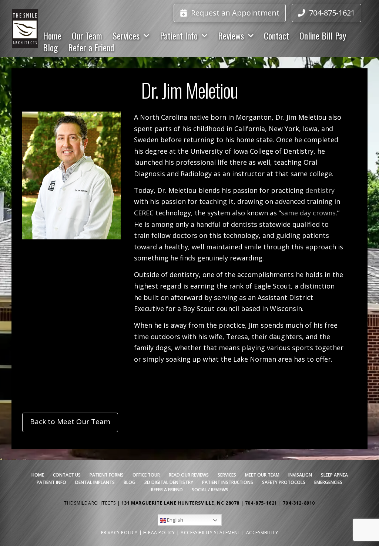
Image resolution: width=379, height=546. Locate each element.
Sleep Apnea (334, 475)
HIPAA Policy (159, 532)
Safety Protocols (283, 482)
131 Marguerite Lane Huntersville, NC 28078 (180, 503)
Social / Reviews (210, 490)
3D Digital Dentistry (168, 482)
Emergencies (328, 482)
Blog (50, 47)
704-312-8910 (299, 503)
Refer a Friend (91, 47)
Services (126, 35)
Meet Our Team (262, 475)
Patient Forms (107, 475)
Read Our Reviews (189, 475)
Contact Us (67, 475)
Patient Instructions (227, 482)
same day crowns (308, 212)
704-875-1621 (262, 503)
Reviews (231, 35)
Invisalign (300, 475)
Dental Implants (95, 482)
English (174, 519)
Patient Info (179, 35)
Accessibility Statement (211, 532)
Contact (276, 35)
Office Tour (146, 475)
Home (52, 35)
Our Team (87, 35)
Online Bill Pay (322, 35)
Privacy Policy (119, 532)
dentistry (320, 190)
